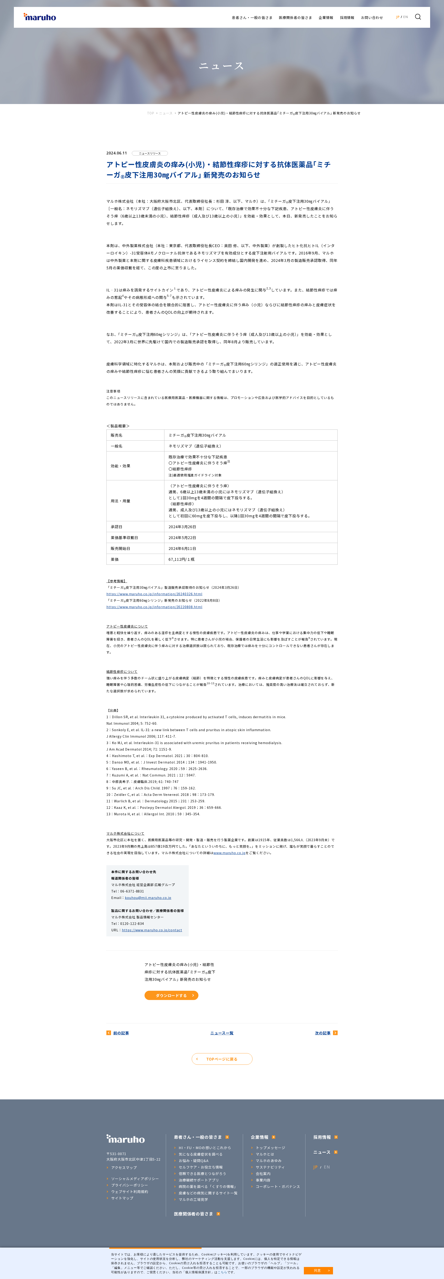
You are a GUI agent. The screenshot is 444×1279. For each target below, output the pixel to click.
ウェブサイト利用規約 (129, 1192)
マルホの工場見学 (193, 1199)
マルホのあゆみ (269, 1161)
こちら (222, 1272)
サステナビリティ (270, 1167)
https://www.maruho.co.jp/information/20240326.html (154, 594)
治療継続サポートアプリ (199, 1180)
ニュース (166, 113)
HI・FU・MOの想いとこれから (205, 1148)
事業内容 (263, 1180)
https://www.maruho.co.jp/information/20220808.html (154, 606)
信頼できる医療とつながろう (202, 1174)
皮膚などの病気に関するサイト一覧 (208, 1193)
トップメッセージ (270, 1148)
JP (398, 17)
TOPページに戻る (222, 1059)
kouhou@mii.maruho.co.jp (148, 897)
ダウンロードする (171, 995)
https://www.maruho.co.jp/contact (152, 930)
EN (405, 17)
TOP (150, 113)
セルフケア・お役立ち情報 (201, 1167)
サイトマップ (122, 1198)
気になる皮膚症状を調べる (201, 1154)
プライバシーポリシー (129, 1185)
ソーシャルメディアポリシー (135, 1179)
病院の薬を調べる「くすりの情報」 (208, 1186)
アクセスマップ (124, 1168)
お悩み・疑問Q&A (194, 1161)
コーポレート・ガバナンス (278, 1186)
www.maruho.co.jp (229, 852)
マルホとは (265, 1154)
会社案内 (263, 1174)
